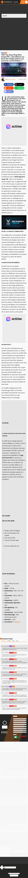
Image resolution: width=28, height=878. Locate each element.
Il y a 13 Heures (14, 654)
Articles (9, 640)
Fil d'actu (4, 640)
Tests (5, 52)
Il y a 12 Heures (14, 647)
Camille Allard (11, 79)
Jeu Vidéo (15, 2)
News (13, 640)
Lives (17, 640)
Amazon (17, 622)
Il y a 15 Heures (14, 707)
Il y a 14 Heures (14, 667)
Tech (2, 52)
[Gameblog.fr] (6, 2)
